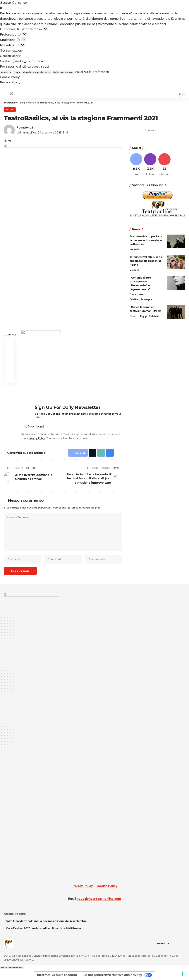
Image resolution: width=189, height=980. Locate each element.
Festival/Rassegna (141, 299)
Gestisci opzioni (11, 50)
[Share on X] (165, 130)
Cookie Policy (10, 77)
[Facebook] (136, 164)
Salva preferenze (63, 72)
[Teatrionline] (20, 94)
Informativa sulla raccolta (57, 975)
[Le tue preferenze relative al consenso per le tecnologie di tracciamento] (182, 973)
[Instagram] (150, 164)
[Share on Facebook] (159, 130)
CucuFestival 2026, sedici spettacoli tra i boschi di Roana (146, 260)
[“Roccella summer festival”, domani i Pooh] (176, 312)
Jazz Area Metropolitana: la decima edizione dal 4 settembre (146, 240)
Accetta (6, 72)
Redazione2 (25, 127)
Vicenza (134, 270)
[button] (94, 8)
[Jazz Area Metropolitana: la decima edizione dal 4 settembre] (176, 241)
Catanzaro (136, 294)
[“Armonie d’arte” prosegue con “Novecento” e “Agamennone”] (176, 283)
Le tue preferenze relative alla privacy (112, 975)
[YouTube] (178, 943)
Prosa (9, 109)
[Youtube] (164, 164)
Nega (17, 72)
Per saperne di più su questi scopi (24, 66)
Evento (134, 316)
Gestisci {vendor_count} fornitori (24, 61)
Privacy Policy (10, 82)
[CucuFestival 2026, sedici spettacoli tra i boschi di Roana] (176, 262)
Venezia (134, 249)
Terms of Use (67, 434)
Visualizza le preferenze (36, 72)
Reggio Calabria (149, 316)
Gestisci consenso (12, 967)
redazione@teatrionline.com (99, 899)
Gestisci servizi (10, 56)
